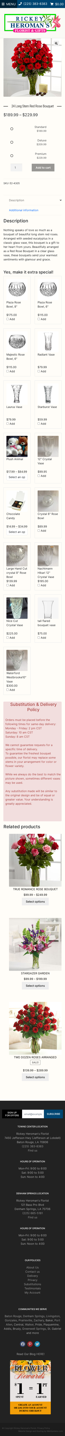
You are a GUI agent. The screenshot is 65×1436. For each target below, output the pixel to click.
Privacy (32, 1280)
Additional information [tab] (23, 210)
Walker (29, 1324)
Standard (40, 127)
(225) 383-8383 (32, 1146)
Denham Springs (34, 1316)
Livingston (53, 1316)
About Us (32, 1267)
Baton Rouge (13, 1316)
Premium (40, 154)
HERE (40, 1354)
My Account (32, 1292)
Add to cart (43, 167)
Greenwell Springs (34, 1328)
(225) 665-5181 (32, 1213)
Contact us (32, 1271)
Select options (35, 901)
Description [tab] (16, 200)
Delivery (32, 1276)
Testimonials (32, 1288)
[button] (56, 43)
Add (12, 319)
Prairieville (25, 1320)
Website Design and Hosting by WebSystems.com (40, 1431)
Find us (32, 1150)
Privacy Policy (43, 1428)
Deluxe (41, 140)
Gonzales (11, 1320)
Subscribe (53, 1113)
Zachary (39, 1320)
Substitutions (32, 1284)
